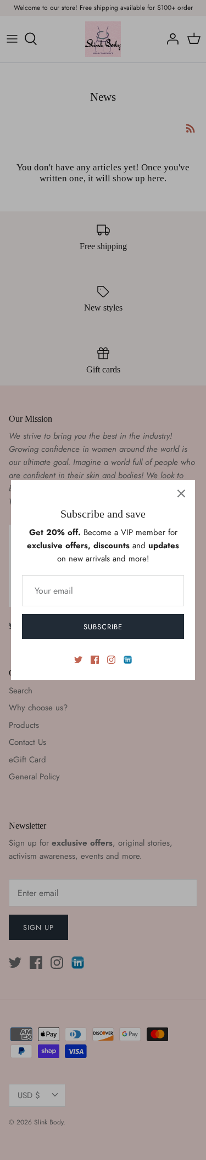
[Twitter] (78, 660)
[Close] (181, 493)
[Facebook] (95, 660)
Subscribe (103, 627)
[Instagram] (111, 660)
